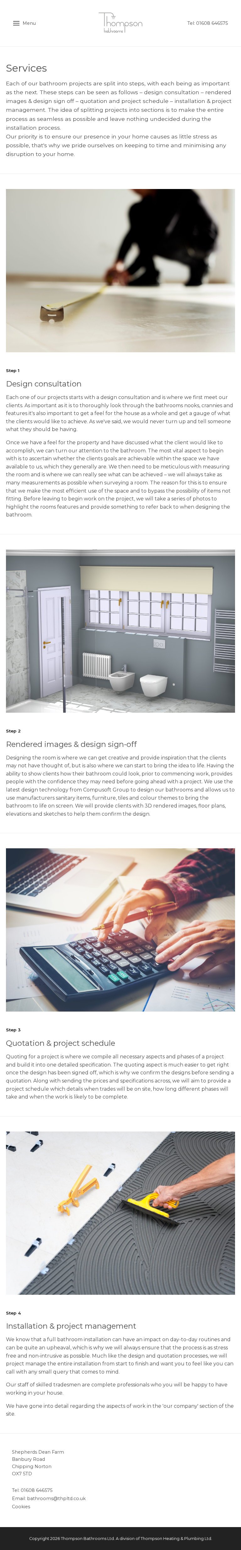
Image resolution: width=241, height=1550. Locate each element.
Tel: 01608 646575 (207, 23)
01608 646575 (36, 1490)
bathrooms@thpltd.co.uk (56, 1498)
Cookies (21, 1506)
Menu (29, 23)
